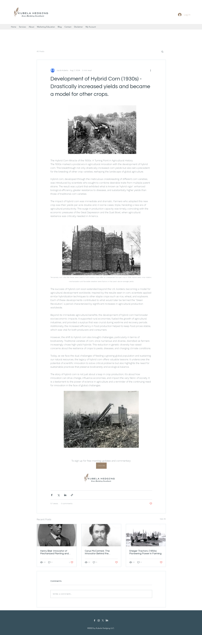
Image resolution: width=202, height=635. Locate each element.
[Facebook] (94, 620)
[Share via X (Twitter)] (58, 495)
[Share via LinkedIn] (65, 495)
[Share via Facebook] (51, 495)
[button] (162, 51)
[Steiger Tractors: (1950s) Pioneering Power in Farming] (146, 535)
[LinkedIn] (107, 620)
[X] (102, 620)
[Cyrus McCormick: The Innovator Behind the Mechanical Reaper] (101, 535)
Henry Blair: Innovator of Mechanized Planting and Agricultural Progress (54, 552)
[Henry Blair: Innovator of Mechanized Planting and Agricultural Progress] (57, 535)
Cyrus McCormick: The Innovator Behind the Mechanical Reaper (97, 552)
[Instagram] (98, 620)
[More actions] (150, 70)
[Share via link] (72, 495)
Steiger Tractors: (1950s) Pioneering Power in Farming (145, 552)
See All (163, 519)
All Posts (40, 51)
